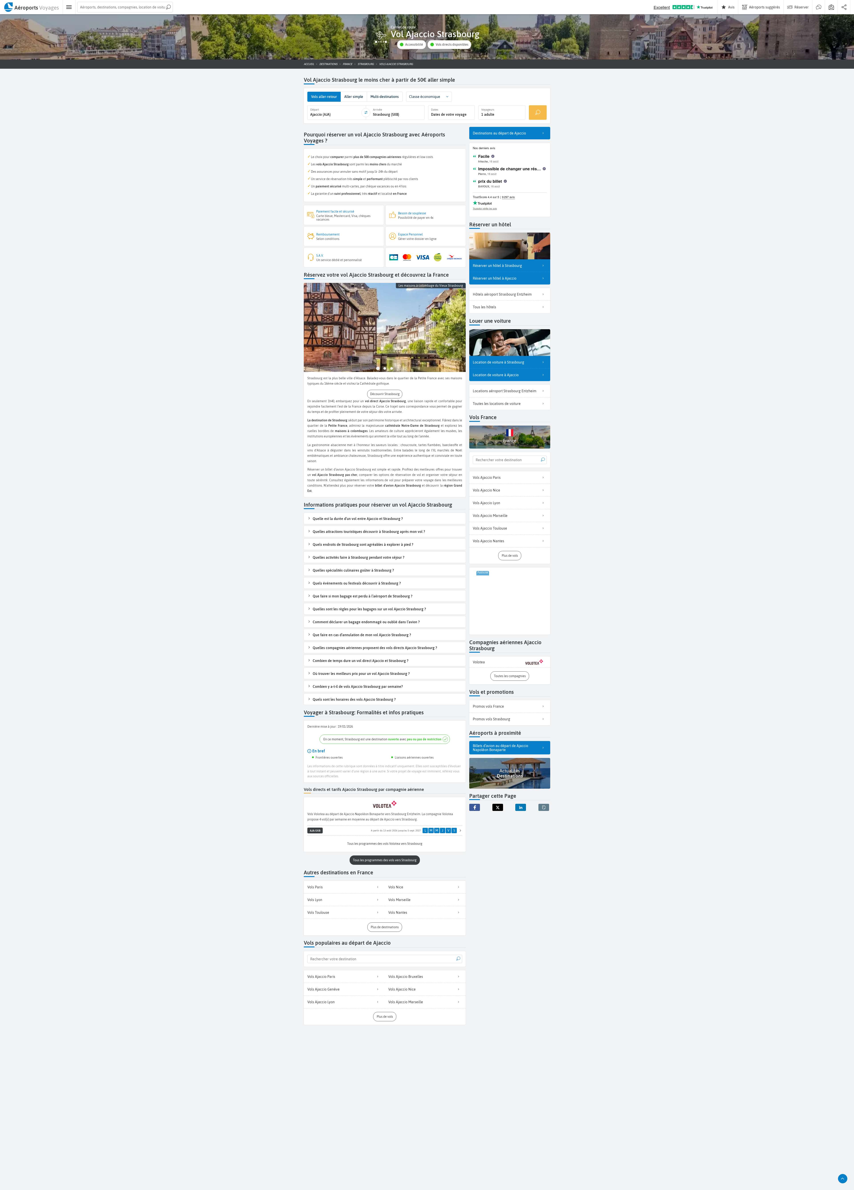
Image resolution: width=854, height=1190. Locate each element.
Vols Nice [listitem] (395, 887)
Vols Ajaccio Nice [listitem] (402, 989)
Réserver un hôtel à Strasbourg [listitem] (497, 266)
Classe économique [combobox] (424, 97)
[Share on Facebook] (474, 807)
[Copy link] (543, 807)
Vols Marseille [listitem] (399, 900)
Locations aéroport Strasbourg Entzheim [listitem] (504, 391)
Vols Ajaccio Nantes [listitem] (488, 541)
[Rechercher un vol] (538, 112)
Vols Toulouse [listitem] (318, 912)
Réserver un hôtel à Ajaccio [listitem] (494, 278)
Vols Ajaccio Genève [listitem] (323, 989)
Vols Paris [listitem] (315, 887)
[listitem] (509, 662)
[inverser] (365, 112)
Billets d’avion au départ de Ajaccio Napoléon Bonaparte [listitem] (500, 748)
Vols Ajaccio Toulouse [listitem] (490, 528)
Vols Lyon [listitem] (314, 900)
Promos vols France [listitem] (488, 706)
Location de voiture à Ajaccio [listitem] (496, 375)
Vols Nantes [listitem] (397, 912)
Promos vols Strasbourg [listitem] (491, 719)
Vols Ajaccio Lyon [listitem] (321, 1002)
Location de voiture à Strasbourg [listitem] (498, 362)
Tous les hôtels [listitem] (484, 307)
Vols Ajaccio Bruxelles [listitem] (405, 977)
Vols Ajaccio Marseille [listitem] (405, 1002)
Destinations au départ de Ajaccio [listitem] (499, 133)
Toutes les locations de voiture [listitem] (497, 404)
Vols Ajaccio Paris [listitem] (321, 977)
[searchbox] (125, 7)
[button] (411, 44)
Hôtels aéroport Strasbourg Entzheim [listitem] (502, 294)
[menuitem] (31, 7)
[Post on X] (497, 807)
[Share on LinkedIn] (520, 807)
